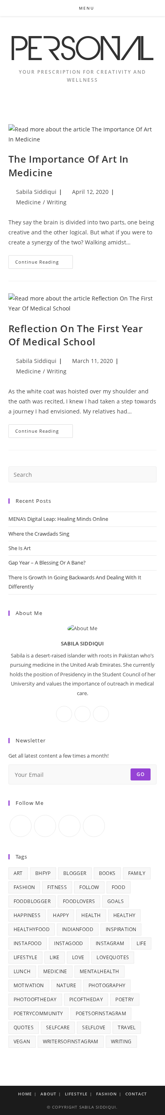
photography (107, 985)
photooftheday (35, 999)
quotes (24, 1027)
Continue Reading (44, 263)
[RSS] (94, 826)
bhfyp (43, 873)
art (18, 873)
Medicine (28, 202)
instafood (28, 943)
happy (61, 915)
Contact (136, 1094)
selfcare (58, 1027)
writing (121, 1041)
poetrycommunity (38, 1013)
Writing (56, 202)
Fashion (106, 1094)
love (78, 957)
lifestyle (26, 957)
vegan (22, 1041)
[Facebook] (64, 714)
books (107, 873)
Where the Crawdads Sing (38, 533)
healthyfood (32, 929)
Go (141, 774)
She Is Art (19, 548)
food (119, 887)
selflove (93, 1027)
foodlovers (79, 901)
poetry (124, 999)
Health (91, 915)
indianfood (77, 929)
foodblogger (32, 901)
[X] (101, 714)
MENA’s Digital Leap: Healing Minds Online (58, 518)
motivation (29, 985)
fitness (57, 887)
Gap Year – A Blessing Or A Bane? (47, 562)
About (48, 1094)
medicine (55, 971)
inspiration (121, 929)
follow (89, 887)
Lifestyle (76, 1094)
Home (25, 1094)
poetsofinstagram (101, 1013)
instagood (68, 943)
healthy (124, 915)
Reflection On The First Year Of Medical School (75, 335)
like (55, 957)
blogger (75, 873)
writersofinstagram (71, 1041)
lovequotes (113, 957)
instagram (110, 943)
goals (115, 901)
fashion (24, 887)
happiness (27, 915)
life (141, 943)
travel (126, 1027)
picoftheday (86, 999)
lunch (22, 971)
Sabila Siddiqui (36, 192)
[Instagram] (82, 714)
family (136, 873)
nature (66, 985)
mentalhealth (99, 971)
